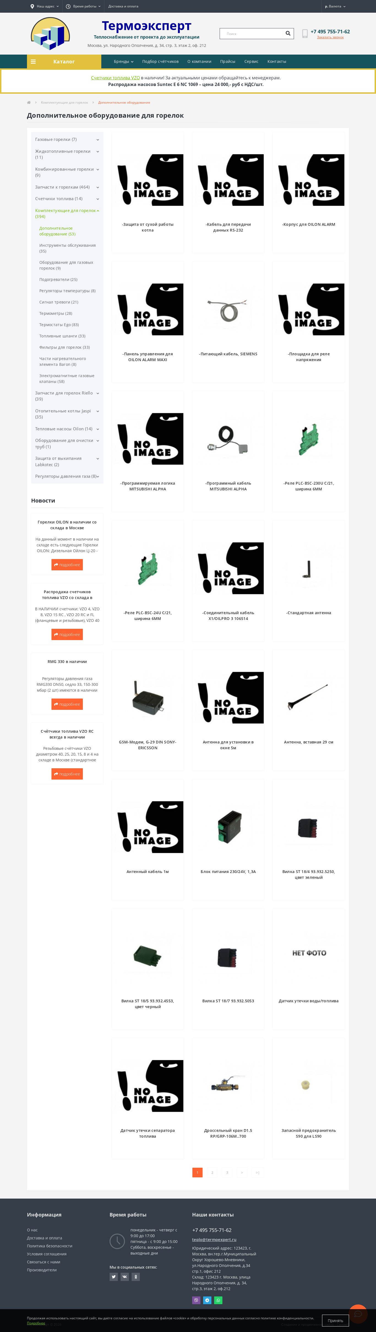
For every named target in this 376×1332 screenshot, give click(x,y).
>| (258, 1172)
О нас (32, 1229)
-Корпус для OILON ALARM (309, 224)
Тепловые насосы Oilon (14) (63, 428)
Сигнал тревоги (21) (58, 302)
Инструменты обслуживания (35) (67, 248)
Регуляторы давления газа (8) (65, 476)
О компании (199, 61)
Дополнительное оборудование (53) (57, 231)
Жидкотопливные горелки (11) (63, 154)
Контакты (277, 61)
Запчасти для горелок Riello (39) (64, 396)
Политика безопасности (49, 1245)
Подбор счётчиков (160, 61)
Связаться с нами (43, 1261)
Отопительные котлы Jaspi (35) (63, 414)
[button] (44, 6)
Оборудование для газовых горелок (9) (66, 265)
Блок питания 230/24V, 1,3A (228, 871)
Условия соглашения (47, 1253)
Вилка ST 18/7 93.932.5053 (228, 1000)
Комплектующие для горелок (64, 102)
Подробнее (36, 1323)
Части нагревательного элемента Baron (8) (62, 361)
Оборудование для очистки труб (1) (64, 443)
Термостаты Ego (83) (59, 324)
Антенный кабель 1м (148, 871)
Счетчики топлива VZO (115, 78)
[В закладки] (176, 139)
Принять (335, 1320)
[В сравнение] (176, 148)
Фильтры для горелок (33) (64, 347)
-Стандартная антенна (308, 612)
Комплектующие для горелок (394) (65, 213)
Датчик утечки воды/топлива (309, 1000)
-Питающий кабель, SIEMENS (228, 353)
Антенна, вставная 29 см (308, 742)
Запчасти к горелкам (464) (62, 187)
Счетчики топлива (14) (58, 198)
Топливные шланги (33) (62, 336)
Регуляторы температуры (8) (67, 290)
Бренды (121, 61)
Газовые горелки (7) (56, 139)
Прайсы (228, 61)
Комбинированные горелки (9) (64, 172)
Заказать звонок (330, 37)
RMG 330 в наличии (67, 661)
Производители (42, 1269)
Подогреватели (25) (58, 279)
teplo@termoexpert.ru (214, 1239)
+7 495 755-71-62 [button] (211, 1230)
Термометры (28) (55, 313)
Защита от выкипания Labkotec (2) (58, 461)
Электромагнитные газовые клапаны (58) (66, 378)
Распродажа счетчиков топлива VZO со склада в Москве (67, 597)
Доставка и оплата (123, 6)
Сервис (251, 61)
